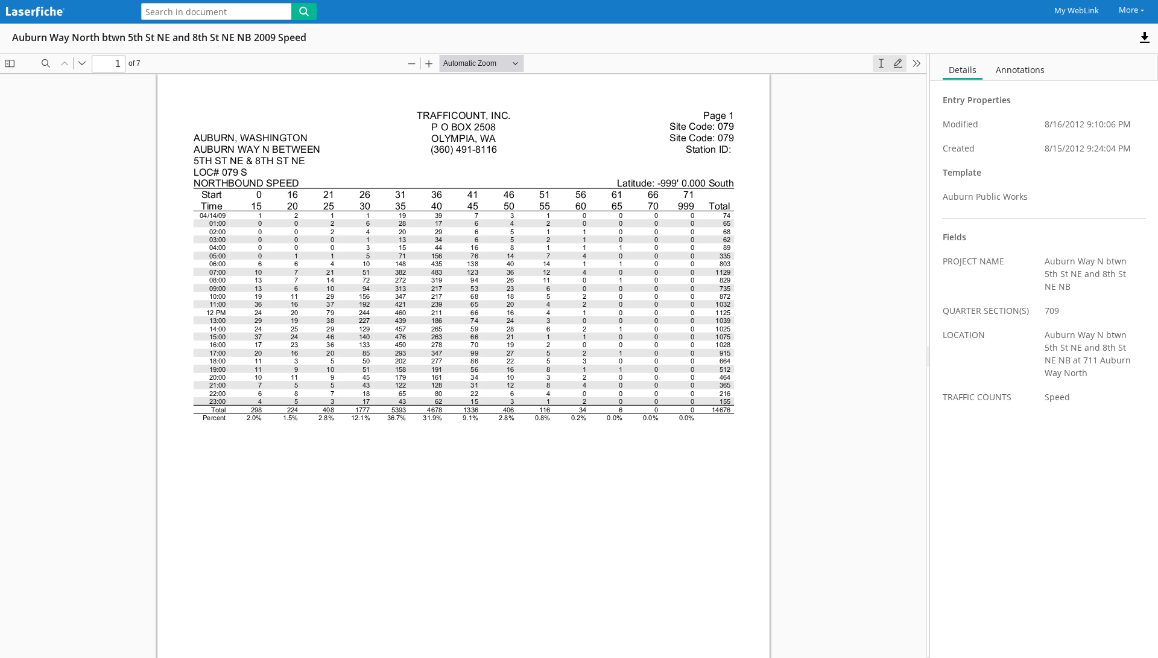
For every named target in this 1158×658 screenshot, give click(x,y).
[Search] (304, 11)
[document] (1044, 356)
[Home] (63, 12)
